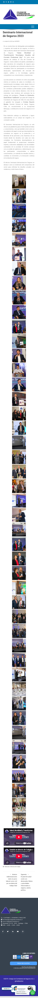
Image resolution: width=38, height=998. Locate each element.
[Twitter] (8, 931)
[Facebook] (3, 931)
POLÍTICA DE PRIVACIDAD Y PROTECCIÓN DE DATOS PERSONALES (24, 967)
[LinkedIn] (13, 931)
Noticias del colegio (15, 866)
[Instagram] (23, 931)
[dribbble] (18, 931)
